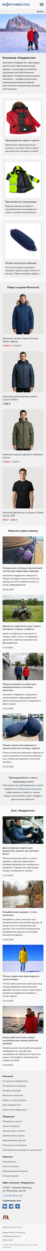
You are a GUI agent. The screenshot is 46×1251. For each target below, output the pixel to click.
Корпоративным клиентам (15, 1171)
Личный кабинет (11, 1175)
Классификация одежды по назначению (22, 1150)
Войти (40, 11)
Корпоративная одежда (14, 1140)
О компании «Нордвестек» (15, 1081)
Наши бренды (9, 1161)
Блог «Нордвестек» (12, 1105)
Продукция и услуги (12, 1121)
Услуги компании (11, 1166)
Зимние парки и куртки (14, 1130)
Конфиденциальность (12, 1236)
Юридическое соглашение (14, 1232)
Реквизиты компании (13, 1095)
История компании (12, 1090)
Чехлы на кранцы (11, 1126)
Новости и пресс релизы (14, 1100)
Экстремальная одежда (14, 1085)
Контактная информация (15, 1109)
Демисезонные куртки (13, 1135)
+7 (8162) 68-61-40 (12, 1195)
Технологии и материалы (15, 1145)
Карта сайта (8, 1240)
